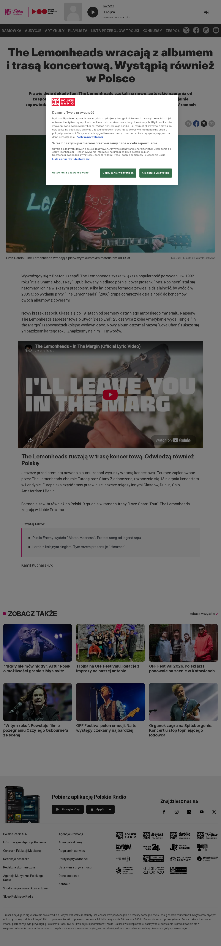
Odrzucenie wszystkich (118, 172)
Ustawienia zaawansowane (70, 172)
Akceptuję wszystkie (155, 172)
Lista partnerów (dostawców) (71, 159)
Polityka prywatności (89, 136)
